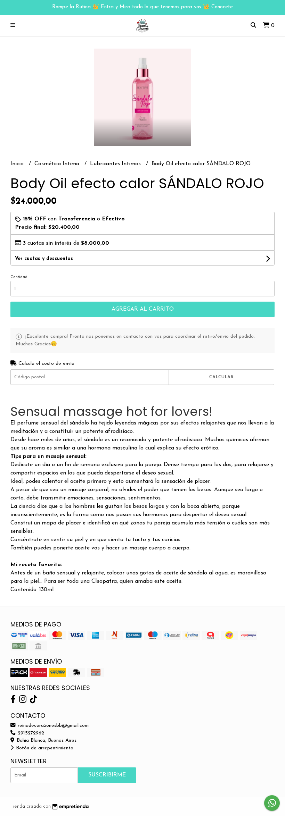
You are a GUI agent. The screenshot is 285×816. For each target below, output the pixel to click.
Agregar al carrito (143, 309)
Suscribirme (107, 775)
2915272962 (30, 733)
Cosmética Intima (57, 164)
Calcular (221, 377)
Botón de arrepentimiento (43, 748)
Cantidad (18, 277)
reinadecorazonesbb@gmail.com (52, 725)
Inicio (17, 164)
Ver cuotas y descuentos (44, 258)
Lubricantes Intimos (116, 164)
